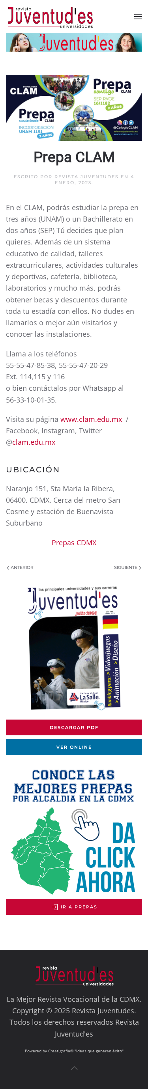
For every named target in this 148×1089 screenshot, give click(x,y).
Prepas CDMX (74, 542)
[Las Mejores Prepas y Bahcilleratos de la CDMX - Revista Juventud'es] (74, 42)
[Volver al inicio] (56, 16)
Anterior (22, 567)
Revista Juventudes (86, 176)
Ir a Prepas (78, 907)
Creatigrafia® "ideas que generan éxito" (86, 1051)
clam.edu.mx (33, 442)
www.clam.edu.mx (91, 419)
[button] (138, 16)
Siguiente (125, 567)
